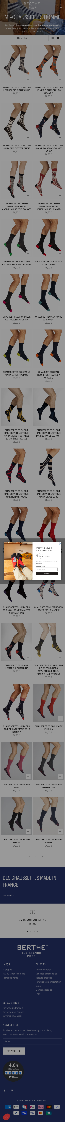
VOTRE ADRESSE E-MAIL (40, 566)
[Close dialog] (60, 543)
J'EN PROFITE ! (47, 573)
